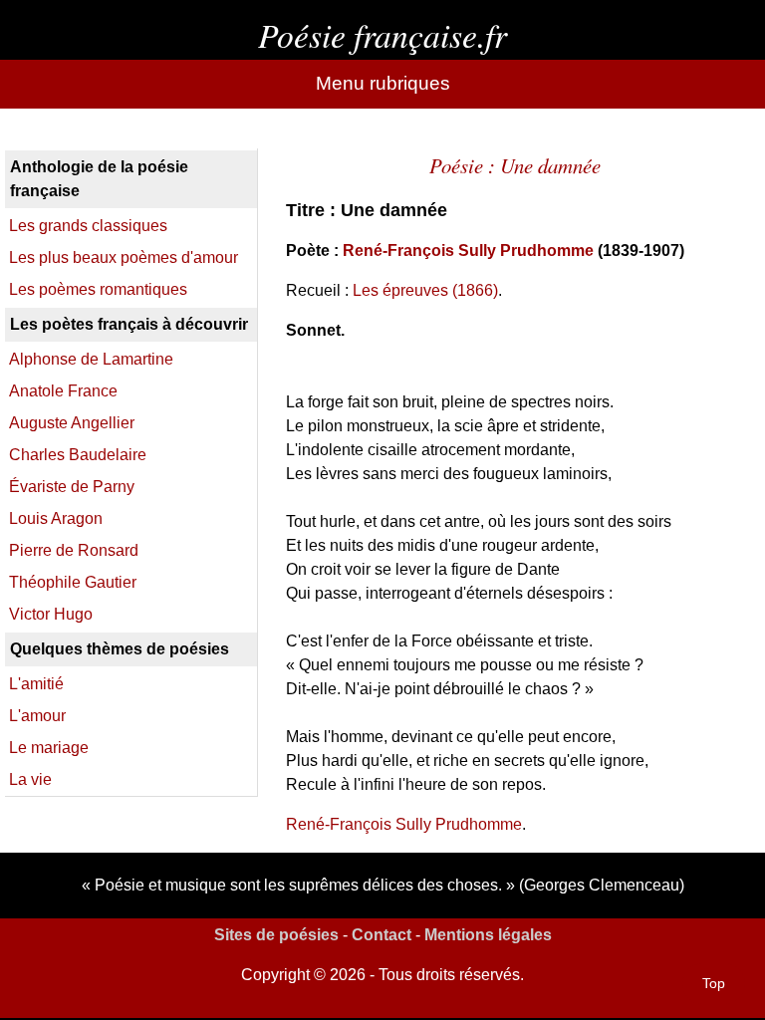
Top (713, 983)
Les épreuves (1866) (425, 290)
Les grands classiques (88, 225)
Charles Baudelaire (77, 454)
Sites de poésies (276, 934)
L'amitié (36, 683)
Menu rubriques (383, 83)
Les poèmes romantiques (98, 289)
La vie (30, 779)
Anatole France (63, 390)
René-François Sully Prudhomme (468, 250)
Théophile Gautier (72, 582)
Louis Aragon (56, 518)
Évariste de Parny (71, 486)
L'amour (37, 715)
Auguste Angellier (71, 422)
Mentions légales (488, 934)
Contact (381, 934)
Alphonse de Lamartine (91, 359)
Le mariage (49, 747)
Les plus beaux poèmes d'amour (123, 257)
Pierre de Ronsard (73, 550)
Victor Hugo (51, 614)
